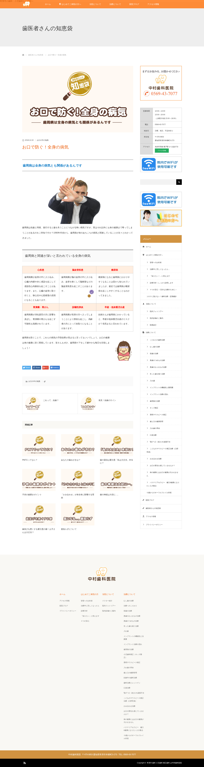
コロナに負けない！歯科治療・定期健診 (162, 296)
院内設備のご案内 (155, 318)
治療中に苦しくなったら (90, 606)
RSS (24, 762)
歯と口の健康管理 (155, 421)
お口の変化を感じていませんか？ (161, 466)
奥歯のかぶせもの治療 (157, 367)
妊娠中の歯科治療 (130, 678)
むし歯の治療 (154, 347)
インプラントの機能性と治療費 (134, 637)
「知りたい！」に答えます (159, 276)
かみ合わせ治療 (155, 459)
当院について (95, 4)
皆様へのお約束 (155, 262)
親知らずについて (69, 529)
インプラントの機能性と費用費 (160, 387)
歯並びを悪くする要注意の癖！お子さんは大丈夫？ (38, 530)
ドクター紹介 (107, 601)
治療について (115, 4)
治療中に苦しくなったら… (159, 269)
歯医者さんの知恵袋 (35, 55)
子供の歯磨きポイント (32, 494)
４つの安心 (85, 621)
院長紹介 (152, 325)
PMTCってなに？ (29, 460)
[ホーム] (23, 52)
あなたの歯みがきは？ (70, 460)
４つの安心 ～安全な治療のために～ (162, 290)
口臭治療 (152, 435)
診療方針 (84, 611)
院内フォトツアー (155, 311)
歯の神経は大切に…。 (109, 494)
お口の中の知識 (42, 140)
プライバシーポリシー (153, 525)
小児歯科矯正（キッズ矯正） (133, 655)
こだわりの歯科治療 (156, 340)
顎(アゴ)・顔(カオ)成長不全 (159, 442)
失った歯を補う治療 (156, 374)
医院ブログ (134, 4)
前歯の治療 (153, 354)
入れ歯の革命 (154, 428)
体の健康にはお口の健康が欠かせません (162, 474)
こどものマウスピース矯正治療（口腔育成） (162, 450)
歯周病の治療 (154, 401)
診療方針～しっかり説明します (160, 283)
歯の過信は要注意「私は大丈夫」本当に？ (116, 461)
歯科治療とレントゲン (132, 683)
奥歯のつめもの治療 (156, 360)
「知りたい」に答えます (90, 616)
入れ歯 (151, 381)
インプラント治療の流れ (158, 394)
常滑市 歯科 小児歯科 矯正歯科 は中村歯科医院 (164, 763)
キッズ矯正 (153, 408)
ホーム (48, 4)
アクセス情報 (153, 4)
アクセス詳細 (162, 150)
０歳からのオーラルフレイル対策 (159, 493)
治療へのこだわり (130, 606)
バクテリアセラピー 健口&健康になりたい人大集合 (163, 484)
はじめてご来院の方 (89, 594)
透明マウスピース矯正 (157, 415)
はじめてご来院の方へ (71, 4)
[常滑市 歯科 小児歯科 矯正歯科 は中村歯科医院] (102, 580)
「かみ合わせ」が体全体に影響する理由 (77, 496)
